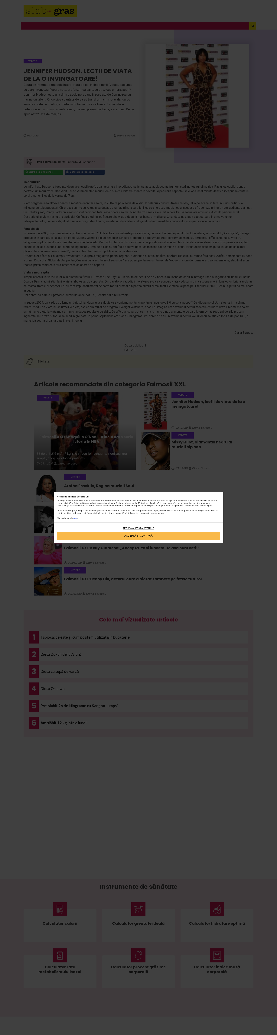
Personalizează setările (138, 528)
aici (75, 518)
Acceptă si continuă (138, 535)
